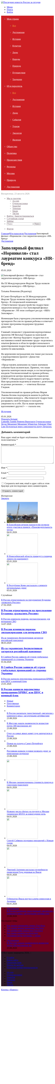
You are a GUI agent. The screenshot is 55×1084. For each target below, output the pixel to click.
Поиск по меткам (15, 965)
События (16, 119)
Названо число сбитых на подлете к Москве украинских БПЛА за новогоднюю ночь (28, 812)
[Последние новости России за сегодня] (20, 2)
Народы (16, 59)
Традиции (17, 79)
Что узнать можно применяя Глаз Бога (25, 928)
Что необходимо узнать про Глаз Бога (25, 930)
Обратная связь (14, 962)
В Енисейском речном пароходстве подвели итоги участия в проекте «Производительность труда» (29, 527)
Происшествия (14, 160)
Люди (15, 52)
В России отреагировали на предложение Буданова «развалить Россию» (26, 612)
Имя (4, 468)
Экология (17, 133)
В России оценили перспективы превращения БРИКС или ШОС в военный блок (22, 692)
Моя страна (13, 19)
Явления (16, 140)
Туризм (15, 126)
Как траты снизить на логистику (22, 933)
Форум (10, 229)
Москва (11, 173)
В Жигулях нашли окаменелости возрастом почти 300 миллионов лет (28, 724)
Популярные (13, 703)
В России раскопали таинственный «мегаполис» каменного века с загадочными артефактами (30, 714)
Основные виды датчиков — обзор (23, 935)
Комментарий (8, 444)
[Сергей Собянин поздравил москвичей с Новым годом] (22, 838)
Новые (10, 701)
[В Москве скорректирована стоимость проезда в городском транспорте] (22, 780)
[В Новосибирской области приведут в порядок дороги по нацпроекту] (22, 554)
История (16, 39)
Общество (12, 146)
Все (14, 25)
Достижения (18, 32)
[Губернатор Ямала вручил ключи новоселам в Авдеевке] (22, 896)
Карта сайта (12, 960)
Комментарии (13, 706)
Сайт (3, 478)
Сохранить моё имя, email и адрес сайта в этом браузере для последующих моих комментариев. (25, 484)
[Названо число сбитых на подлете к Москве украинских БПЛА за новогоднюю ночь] (22, 809)
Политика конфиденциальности (22, 967)
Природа (16, 66)
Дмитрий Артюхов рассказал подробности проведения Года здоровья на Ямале (27, 870)
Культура (16, 46)
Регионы (11, 166)
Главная (5, 233)
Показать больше (9, 419)
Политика (12, 153)
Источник (6, 411)
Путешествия (18, 72)
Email (4, 473)
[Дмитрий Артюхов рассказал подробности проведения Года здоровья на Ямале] (22, 867)
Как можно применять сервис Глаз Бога (26, 925)
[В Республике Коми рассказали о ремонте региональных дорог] (22, 583)
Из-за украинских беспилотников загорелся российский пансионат (21, 650)
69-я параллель (14, 86)
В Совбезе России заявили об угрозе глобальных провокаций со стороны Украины (23, 670)
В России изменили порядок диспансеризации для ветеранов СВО (24, 631)
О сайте (10, 957)
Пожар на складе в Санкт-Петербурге (25, 743)
